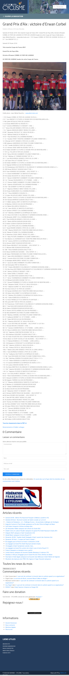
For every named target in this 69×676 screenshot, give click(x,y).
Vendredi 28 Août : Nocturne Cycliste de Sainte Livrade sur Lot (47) (25, 520)
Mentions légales (10, 627)
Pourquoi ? (39, 597)
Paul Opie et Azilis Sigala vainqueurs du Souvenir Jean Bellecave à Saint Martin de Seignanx (32, 557)
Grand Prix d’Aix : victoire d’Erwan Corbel (34, 24)
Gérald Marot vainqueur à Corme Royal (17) (18, 535)
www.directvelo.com (31, 113)
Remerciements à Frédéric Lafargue (13, 427)
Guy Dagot (8, 585)
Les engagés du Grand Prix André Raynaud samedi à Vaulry (23, 544)
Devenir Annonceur (11, 623)
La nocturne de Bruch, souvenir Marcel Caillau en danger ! (30, 578)
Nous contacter (10, 625)
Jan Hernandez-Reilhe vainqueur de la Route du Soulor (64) (22, 528)
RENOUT (8, 587)
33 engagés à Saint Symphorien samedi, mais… (19, 546)
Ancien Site (6, 644)
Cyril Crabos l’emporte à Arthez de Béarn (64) (18, 526)
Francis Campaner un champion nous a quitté (18, 550)
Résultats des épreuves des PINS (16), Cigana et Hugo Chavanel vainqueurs (28, 559)
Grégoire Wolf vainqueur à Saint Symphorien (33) (20, 533)
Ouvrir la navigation (13, 16)
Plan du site (8, 629)
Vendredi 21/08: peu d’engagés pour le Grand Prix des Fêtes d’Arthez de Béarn (28, 554)
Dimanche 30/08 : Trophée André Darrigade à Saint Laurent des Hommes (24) (28, 537)
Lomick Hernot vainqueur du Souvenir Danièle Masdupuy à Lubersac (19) (27, 552)
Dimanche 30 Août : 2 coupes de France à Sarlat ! (20, 539)
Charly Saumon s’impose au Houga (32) (26, 587)
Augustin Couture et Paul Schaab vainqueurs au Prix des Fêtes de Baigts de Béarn (30, 524)
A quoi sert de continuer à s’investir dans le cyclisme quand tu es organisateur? (41, 576)
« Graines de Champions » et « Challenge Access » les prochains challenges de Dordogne (32, 522)
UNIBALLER (63, 673)
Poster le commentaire (12, 474)
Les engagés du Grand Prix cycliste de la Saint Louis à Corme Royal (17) (26, 548)
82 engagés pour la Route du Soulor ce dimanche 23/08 (22, 541)
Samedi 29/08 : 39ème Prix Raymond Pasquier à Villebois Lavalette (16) (27, 518)
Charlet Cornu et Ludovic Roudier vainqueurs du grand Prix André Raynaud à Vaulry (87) (31, 531)
